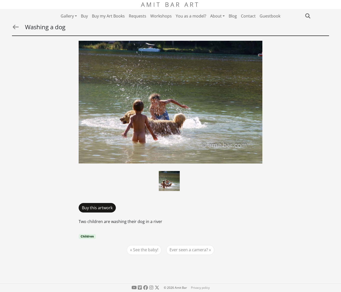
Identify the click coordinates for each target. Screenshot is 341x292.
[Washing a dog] (171, 102)
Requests (137, 16)
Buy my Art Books (108, 16)
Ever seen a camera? (189, 249)
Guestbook (270, 16)
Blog (233, 16)
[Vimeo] (140, 288)
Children (87, 236)
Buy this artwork (97, 207)
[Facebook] (146, 288)
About (216, 16)
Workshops (161, 16)
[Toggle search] (308, 16)
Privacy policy (200, 288)
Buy (84, 16)
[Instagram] (151, 288)
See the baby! (145, 249)
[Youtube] (134, 288)
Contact (248, 16)
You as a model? (191, 16)
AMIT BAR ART (170, 4)
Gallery (67, 16)
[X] (157, 288)
